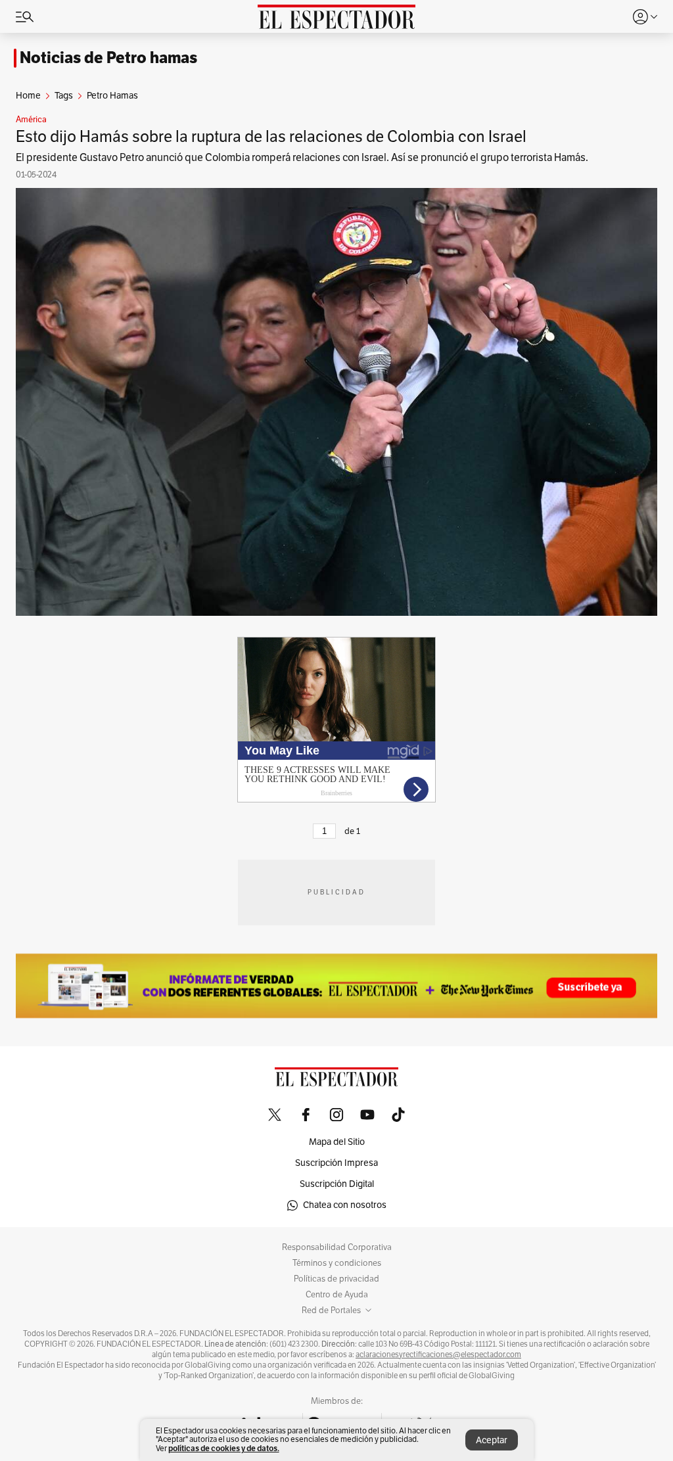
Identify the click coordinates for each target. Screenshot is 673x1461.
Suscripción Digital (337, 1184)
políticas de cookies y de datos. (223, 1448)
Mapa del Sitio (337, 1142)
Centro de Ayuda (337, 1294)
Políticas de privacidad (336, 1279)
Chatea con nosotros (344, 1205)
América (31, 119)
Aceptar (491, 1440)
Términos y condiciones (336, 1263)
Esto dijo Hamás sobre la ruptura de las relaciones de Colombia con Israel (271, 137)
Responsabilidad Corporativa (337, 1247)
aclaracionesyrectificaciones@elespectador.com (438, 1354)
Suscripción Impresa (336, 1163)
